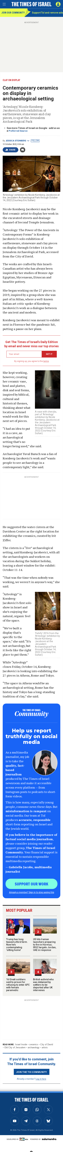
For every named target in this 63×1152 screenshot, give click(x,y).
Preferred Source (18, 131)
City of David (46, 1044)
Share (12, 150)
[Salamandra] (49, 1139)
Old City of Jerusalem (15, 1047)
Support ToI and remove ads (47, 12)
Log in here (41, 1078)
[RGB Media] (24, 1139)
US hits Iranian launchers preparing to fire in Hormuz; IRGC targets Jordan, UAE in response (44, 944)
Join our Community (12, 12)
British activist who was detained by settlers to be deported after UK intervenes (43, 985)
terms (46, 361)
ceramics (33, 1044)
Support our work (31, 883)
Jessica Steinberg (16, 141)
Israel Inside (21, 1044)
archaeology (33, 1047)
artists (45, 1047)
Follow (35, 141)
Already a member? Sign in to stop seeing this (31, 892)
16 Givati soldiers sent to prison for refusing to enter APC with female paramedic (18, 985)
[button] (58, 4)
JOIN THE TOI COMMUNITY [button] (31, 1071)
